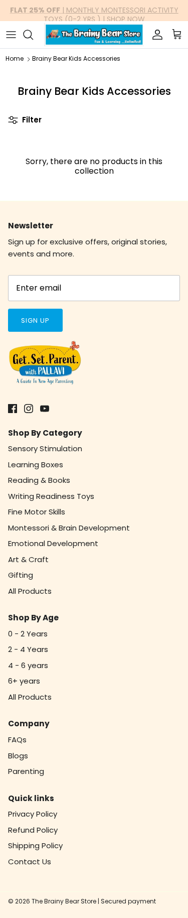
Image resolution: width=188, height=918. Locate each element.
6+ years (24, 681)
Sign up (35, 320)
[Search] (33, 35)
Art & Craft (28, 559)
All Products (30, 591)
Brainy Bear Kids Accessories (76, 59)
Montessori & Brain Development (69, 527)
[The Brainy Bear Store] (94, 34)
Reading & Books (39, 480)
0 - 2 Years (28, 633)
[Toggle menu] (11, 35)
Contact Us (29, 861)
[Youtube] (44, 408)
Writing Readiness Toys (51, 496)
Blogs (18, 755)
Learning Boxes (35, 464)
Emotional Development (53, 543)
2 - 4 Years (28, 649)
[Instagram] (28, 408)
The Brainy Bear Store (64, 901)
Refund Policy (33, 830)
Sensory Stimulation (45, 448)
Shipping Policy (35, 845)
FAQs (17, 739)
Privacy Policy (32, 814)
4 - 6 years (28, 665)
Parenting (26, 771)
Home (15, 59)
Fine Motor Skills (36, 511)
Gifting (20, 575)
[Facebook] (12, 408)
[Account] (155, 35)
